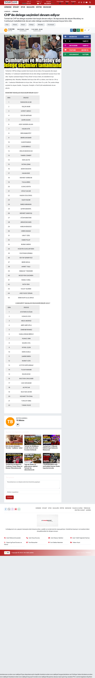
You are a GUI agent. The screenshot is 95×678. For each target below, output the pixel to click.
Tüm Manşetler (32, 542)
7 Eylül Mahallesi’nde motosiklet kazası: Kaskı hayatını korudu (51, 466)
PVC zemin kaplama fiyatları (82, 677)
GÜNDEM (7, 7)
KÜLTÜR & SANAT (80, 510)
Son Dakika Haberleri (56, 542)
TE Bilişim (88, 552)
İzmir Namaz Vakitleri (57, 538)
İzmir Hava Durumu (34, 538)
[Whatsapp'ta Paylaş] (78, 30)
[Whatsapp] (19, 509)
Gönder (10, 497)
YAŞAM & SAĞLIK (77, 508)
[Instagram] (12, 509)
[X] (9, 509)
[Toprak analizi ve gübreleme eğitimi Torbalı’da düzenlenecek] (32, 458)
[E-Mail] (17, 424)
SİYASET (16, 7)
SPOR (23, 7)
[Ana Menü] (90, 7)
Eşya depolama (26, 674)
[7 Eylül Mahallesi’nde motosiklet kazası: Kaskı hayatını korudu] (51, 458)
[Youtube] (15, 509)
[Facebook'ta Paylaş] (71, 30)
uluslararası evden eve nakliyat (10, 674)
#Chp (7, 24)
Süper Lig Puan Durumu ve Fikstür (13, 543)
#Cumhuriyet (51, 24)
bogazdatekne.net (65, 674)
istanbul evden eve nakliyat (49, 674)
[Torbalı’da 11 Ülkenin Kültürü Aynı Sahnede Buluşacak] (51, 440)
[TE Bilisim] (10, 421)
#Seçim (23, 24)
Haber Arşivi (76, 542)
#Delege (31, 24)
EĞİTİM (39, 7)
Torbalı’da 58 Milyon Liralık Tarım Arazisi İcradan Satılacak (31, 447)
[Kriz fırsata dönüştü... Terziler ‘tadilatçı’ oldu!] (14, 440)
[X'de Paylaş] (74, 30)
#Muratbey (40, 24)
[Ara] (90, 2)
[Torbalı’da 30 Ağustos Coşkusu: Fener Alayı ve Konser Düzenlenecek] (14, 458)
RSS (8, 552)
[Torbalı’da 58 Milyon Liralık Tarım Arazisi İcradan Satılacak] (32, 440)
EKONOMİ (47, 7)
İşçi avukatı (69, 677)
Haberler (7, 11)
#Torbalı (15, 24)
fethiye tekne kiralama (80, 674)
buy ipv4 (31, 677)
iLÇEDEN (88, 510)
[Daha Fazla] (81, 30)
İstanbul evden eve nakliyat (18, 677)
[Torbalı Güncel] (11, 2)
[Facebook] (5, 509)
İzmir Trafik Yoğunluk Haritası (81, 538)
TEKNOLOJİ (87, 508)
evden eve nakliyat (40, 677)
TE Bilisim (20, 420)
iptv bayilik (35, 674)
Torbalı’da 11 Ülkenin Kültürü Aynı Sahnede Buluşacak (50, 447)
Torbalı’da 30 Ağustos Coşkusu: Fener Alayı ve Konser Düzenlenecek (14, 466)
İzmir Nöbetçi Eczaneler (13, 538)
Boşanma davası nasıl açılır (56, 677)
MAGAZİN (30, 7)
